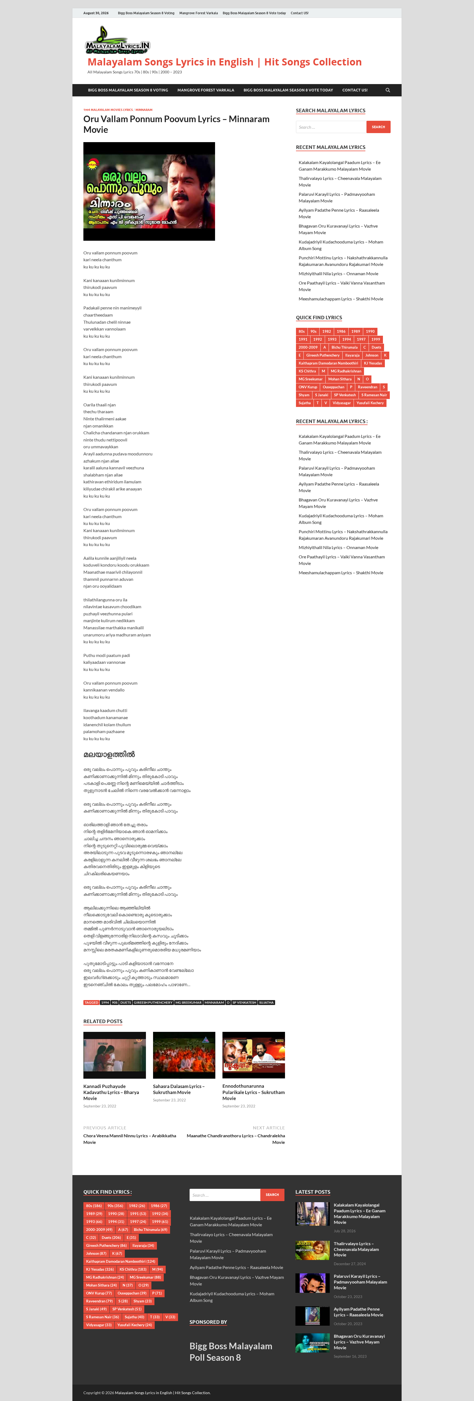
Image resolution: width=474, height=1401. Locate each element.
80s (302, 331)
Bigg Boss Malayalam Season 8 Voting (146, 13)
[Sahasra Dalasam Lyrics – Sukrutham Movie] (184, 1057)
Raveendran (367, 387)
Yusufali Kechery (370, 403)
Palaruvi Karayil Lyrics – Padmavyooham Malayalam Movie (360, 1281)
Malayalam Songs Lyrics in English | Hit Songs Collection (225, 61)
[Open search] (388, 90)
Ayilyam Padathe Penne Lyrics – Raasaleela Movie (236, 1267)
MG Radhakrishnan (346, 371)
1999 (375, 339)
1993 (332, 339)
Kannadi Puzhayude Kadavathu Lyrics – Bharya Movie (111, 1092)
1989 (355, 331)
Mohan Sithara (340, 379)
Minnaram (144, 110)
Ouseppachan (333, 387)
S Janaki (321, 395)
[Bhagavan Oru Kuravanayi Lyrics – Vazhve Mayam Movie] (312, 1336)
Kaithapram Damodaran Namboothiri (328, 363)
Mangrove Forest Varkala (198, 13)
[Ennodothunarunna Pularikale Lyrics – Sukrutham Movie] (253, 1057)
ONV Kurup (308, 387)
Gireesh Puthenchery (153, 1002)
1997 (361, 339)
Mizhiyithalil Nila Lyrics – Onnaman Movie (338, 273)
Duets (125, 1002)
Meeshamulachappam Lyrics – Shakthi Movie (341, 298)
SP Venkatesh (244, 1002)
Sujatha (266, 1002)
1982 (326, 331)
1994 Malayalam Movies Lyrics (108, 110)
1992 (317, 339)
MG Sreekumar (189, 1002)
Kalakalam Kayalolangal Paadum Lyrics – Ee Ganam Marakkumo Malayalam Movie (359, 1213)
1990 (370, 331)
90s (114, 1002)
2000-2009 (308, 347)
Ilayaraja (352, 355)
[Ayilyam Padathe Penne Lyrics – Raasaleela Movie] (312, 1309)
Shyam (304, 395)
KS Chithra (307, 371)
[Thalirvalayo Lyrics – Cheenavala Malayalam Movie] (312, 1244)
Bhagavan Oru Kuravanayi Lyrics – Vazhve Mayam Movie (359, 1341)
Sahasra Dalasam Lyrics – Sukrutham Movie (179, 1089)
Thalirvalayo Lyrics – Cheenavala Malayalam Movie (356, 1249)
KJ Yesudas (373, 363)
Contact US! (300, 13)
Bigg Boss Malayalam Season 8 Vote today (254, 13)
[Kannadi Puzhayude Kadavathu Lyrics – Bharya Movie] (114, 1057)
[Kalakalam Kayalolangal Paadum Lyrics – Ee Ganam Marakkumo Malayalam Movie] (312, 1205)
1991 (303, 339)
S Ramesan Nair (374, 395)
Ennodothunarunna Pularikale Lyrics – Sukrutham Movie (253, 1092)
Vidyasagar (342, 403)
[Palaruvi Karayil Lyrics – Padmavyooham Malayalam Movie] (312, 1276)
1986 (341, 331)
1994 (105, 1002)
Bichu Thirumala (345, 347)
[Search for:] (343, 127)
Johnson (371, 355)
